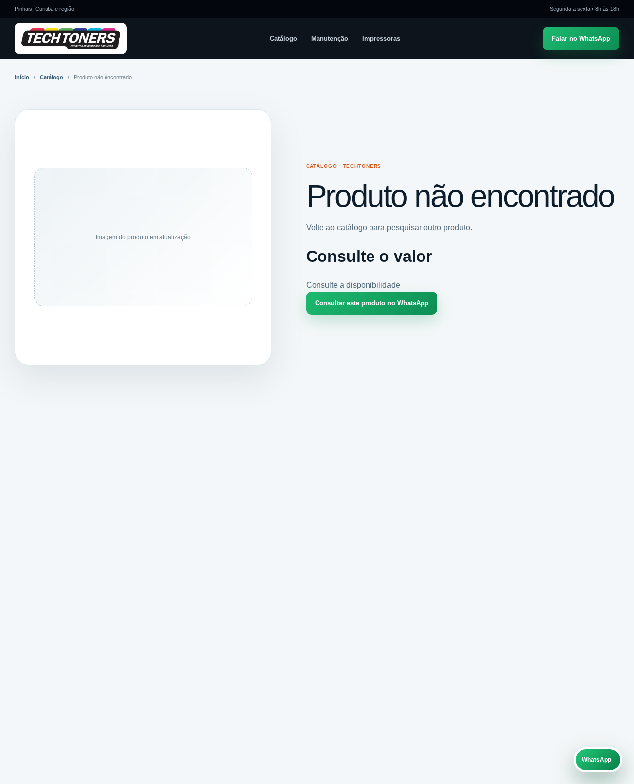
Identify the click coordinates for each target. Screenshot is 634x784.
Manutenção (329, 38)
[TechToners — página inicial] (71, 38)
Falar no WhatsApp (581, 38)
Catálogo (283, 38)
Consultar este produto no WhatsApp (371, 303)
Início (22, 77)
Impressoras (381, 38)
